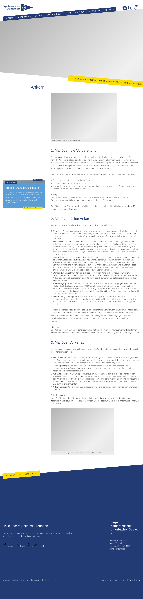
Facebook (130, 8)
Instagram (136, 7)
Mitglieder (94, 11)
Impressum (106, 580)
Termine (9, 18)
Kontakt (109, 9)
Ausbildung (24, 16)
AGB (138, 580)
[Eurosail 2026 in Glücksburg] (24, 181)
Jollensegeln (55, 14)
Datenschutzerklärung (123, 580)
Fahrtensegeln (75, 12)
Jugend (39, 15)
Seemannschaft (124, 83)
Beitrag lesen (30, 208)
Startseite (91, 79)
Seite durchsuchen (124, 8)
